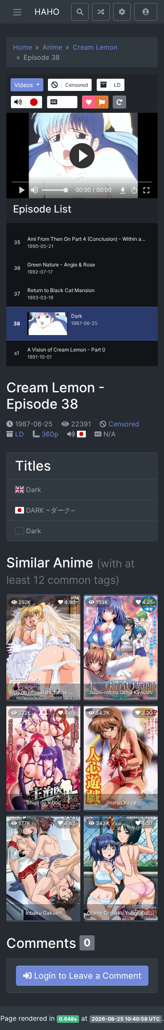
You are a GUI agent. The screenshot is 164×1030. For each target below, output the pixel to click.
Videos (24, 84)
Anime (52, 47)
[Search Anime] (80, 12)
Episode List (42, 209)
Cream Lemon (95, 47)
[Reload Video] (119, 102)
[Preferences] (122, 12)
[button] (145, 12)
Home (22, 47)
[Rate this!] (88, 102)
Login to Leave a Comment (86, 976)
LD (19, 434)
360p (50, 434)
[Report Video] (101, 102)
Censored (123, 424)
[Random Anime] (101, 12)
